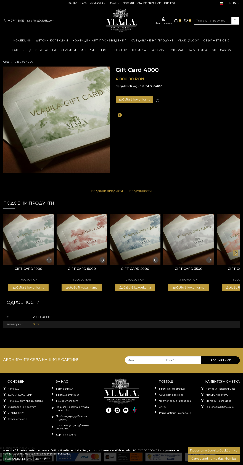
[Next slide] (235, 253)
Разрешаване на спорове (175, 412)
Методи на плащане (218, 400)
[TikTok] (134, 410)
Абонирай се (220, 360)
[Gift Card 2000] (135, 239)
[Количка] (178, 21)
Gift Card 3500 (188, 269)
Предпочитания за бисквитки (24, 458)
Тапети (18, 50)
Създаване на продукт (152, 40)
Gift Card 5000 (82, 269)
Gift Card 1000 (28, 269)
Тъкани (121, 50)
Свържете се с (216, 40)
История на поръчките (220, 388)
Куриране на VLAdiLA (188, 50)
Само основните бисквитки (213, 458)
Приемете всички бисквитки (213, 450)
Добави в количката (134, 99)
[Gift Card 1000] (28, 239)
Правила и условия (67, 394)
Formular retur (64, 388)
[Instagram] (117, 410)
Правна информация (172, 388)
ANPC (162, 406)
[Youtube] (126, 410)
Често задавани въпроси (175, 400)
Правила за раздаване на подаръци (71, 418)
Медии (113, 3)
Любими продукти (217, 394)
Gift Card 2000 (135, 269)
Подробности (140, 191)
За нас (72, 3)
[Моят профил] (163, 21)
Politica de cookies (146, 450)
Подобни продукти (107, 191)
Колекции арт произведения (100, 40)
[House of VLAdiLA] (121, 20)
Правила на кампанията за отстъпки (72, 408)
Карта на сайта (66, 434)
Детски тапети (42, 50)
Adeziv (158, 50)
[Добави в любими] (157, 100)
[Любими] (188, 21)
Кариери (169, 3)
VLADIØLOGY (188, 40)
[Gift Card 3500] (188, 239)
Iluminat (140, 50)
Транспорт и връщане (220, 406)
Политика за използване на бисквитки (72, 427)
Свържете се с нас (171, 394)
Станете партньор (149, 3)
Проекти (128, 3)
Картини (68, 50)
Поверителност (67, 400)
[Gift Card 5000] (82, 239)
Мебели (87, 50)
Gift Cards (221, 50)
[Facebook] (109, 410)
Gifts (6, 61)
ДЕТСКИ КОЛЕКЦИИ (52, 40)
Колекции (22, 40)
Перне (104, 50)
